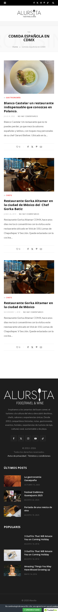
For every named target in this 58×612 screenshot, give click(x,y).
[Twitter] (32, 147)
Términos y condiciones (39, 455)
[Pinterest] (36, 147)
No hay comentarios (28, 116)
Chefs (9, 195)
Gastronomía (13, 97)
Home (15, 47)
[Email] (41, 147)
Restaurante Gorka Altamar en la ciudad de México (28, 305)
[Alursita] (29, 13)
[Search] (53, 2)
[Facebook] (28, 147)
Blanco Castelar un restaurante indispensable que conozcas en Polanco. (29, 107)
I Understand (32, 610)
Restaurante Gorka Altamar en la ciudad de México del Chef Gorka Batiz (28, 205)
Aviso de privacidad (17, 455)
